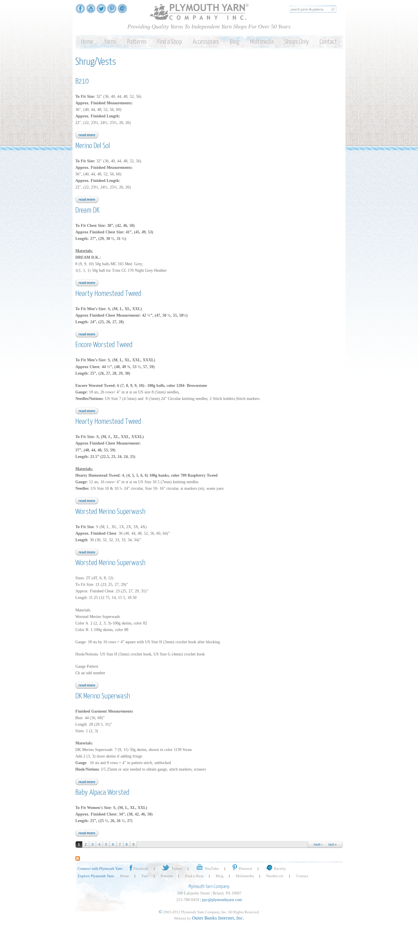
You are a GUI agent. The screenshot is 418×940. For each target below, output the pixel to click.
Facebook (140, 868)
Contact (328, 42)
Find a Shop (169, 42)
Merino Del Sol (92, 146)
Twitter (176, 868)
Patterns (136, 42)
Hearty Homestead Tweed (108, 294)
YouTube (212, 868)
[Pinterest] (112, 11)
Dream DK (87, 210)
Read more (88, 135)
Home (87, 42)
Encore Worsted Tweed (104, 345)
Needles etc (275, 876)
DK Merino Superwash (102, 696)
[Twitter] (101, 11)
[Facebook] (80, 11)
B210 (82, 81)
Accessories (206, 42)
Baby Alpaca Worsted (102, 792)
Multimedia (262, 42)
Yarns (110, 42)
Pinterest (245, 868)
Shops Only (296, 42)
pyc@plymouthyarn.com (222, 900)
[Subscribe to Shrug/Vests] (77, 858)
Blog (234, 42)
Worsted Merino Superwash (110, 512)
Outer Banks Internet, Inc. (218, 918)
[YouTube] (91, 11)
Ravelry (280, 868)
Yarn (144, 876)
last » (332, 844)
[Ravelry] (122, 11)
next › (318, 844)
